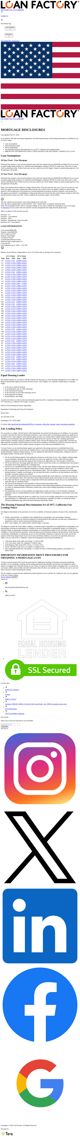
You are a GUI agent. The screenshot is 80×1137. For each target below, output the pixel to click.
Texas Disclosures (11, 709)
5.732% (13, 263)
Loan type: (4, 243)
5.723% (13, 270)
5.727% (13, 265)
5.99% (18, 283)
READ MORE (6, 577)
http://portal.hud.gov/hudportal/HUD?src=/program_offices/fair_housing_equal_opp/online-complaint (41, 424)
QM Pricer (5, 208)
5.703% (13, 283)
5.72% (13, 261)
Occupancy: (5, 238)
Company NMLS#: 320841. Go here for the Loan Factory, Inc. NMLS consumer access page (36, 704)
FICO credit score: (7, 234)
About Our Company (12, 690)
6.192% (24, 283)
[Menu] (1, 121)
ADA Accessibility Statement (14, 713)
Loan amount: (5, 230)
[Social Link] (40, 807)
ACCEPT (14, 577)
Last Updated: (5, 245)
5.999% (18, 261)
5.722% (13, 286)
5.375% (7, 261)
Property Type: (6, 236)
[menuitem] (10, 28)
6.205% (24, 261)
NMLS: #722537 (10, 699)
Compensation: (6, 239)
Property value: (6, 232)
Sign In (3, 41)
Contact (7, 694)
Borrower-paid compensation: (10, 241)
